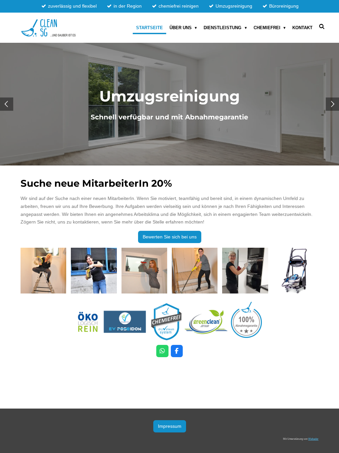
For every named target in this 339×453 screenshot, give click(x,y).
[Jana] (144, 270)
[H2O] (295, 270)
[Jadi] (245, 270)
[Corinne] (195, 270)
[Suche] (322, 27)
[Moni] (43, 270)
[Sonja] (94, 270)
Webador (313, 438)
